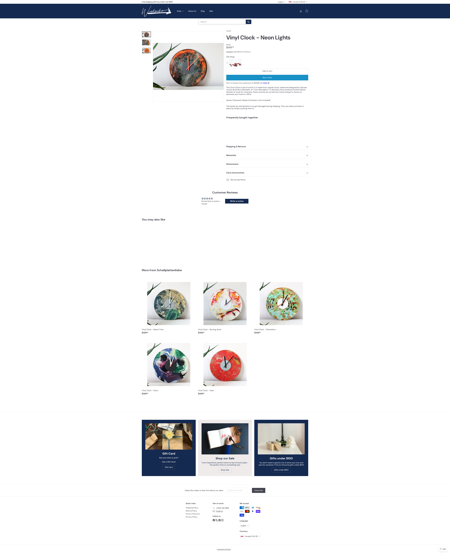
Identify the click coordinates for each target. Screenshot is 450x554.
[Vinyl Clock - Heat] (225, 367)
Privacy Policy (191, 517)
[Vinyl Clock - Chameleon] (281, 306)
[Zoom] (188, 66)
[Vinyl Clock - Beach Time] (169, 306)
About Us (192, 11)
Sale (211, 11)
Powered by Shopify (224, 549)
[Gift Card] (168, 436)
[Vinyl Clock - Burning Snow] (225, 306)
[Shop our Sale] (225, 439)
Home (228, 31)
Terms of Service (193, 514)
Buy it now (267, 77)
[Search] (248, 22)
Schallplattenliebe (169, 270)
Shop (179, 11)
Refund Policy (191, 511)
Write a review (237, 201)
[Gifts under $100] (281, 439)
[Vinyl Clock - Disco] (169, 367)
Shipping (229, 52)
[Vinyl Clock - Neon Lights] (267, 128)
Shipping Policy (192, 508)
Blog (203, 11)
